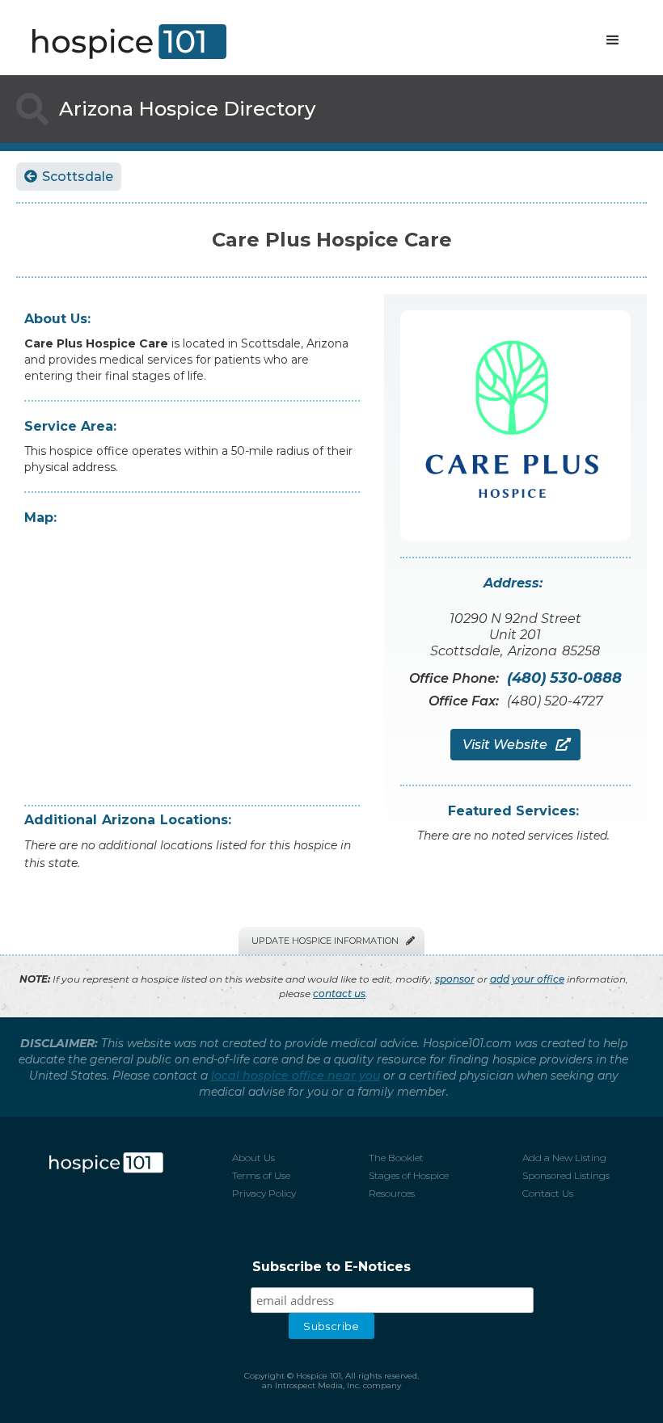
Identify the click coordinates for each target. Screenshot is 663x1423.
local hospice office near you (295, 1075)
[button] (613, 40)
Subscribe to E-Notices (331, 1266)
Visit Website (515, 744)
